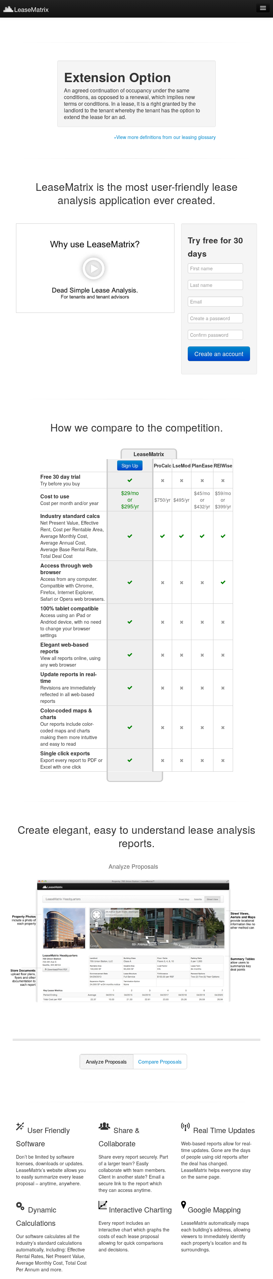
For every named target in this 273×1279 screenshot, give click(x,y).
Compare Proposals (160, 1061)
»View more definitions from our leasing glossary (165, 137)
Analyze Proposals (106, 1061)
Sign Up (130, 465)
